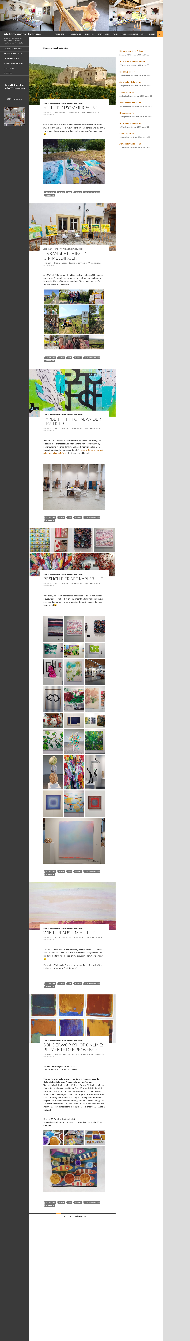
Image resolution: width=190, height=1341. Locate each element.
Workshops (59, 34)
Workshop (50, 195)
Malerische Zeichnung (129, 34)
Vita (142, 34)
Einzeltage (8, 73)
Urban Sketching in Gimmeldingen (65, 256)
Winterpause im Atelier (69, 932)
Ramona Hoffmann (77, 113)
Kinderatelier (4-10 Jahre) (13, 63)
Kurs (69, 192)
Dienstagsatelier (127, 71)
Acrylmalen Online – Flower (132, 61)
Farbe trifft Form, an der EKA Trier (72, 421)
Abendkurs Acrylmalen (13, 54)
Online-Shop (90, 34)
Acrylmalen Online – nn (130, 82)
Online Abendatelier (11, 58)
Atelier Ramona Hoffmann (22, 34)
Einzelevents (9, 68)
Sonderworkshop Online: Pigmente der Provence (73, 1047)
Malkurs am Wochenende (13, 49)
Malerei (114, 34)
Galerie (49, 113)
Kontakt (152, 34)
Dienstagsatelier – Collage (131, 51)
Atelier (61, 192)
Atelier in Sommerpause (70, 107)
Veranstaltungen (75, 34)
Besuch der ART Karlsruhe (73, 578)
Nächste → (80, 1216)
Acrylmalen (50, 192)
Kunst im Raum (103, 34)
